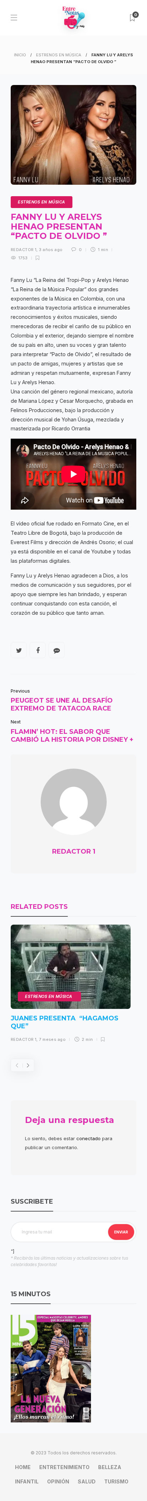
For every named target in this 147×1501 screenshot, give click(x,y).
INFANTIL (27, 1481)
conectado (88, 1138)
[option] (70, 986)
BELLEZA (109, 1467)
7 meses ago (52, 1039)
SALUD (87, 1481)
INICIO (20, 54)
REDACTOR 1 (23, 249)
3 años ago (50, 249)
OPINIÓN (58, 1481)
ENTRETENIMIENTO (64, 1467)
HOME (23, 1467)
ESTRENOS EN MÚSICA (58, 54)
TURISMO (116, 1481)
